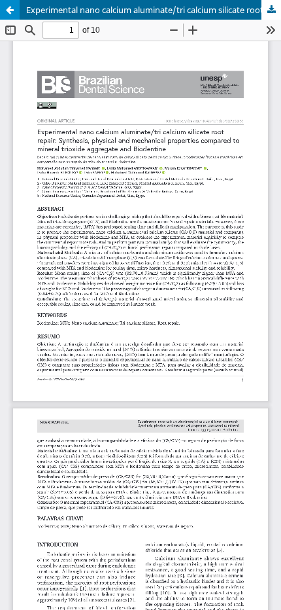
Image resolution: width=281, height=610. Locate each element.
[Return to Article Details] (10, 10)
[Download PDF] (271, 10)
